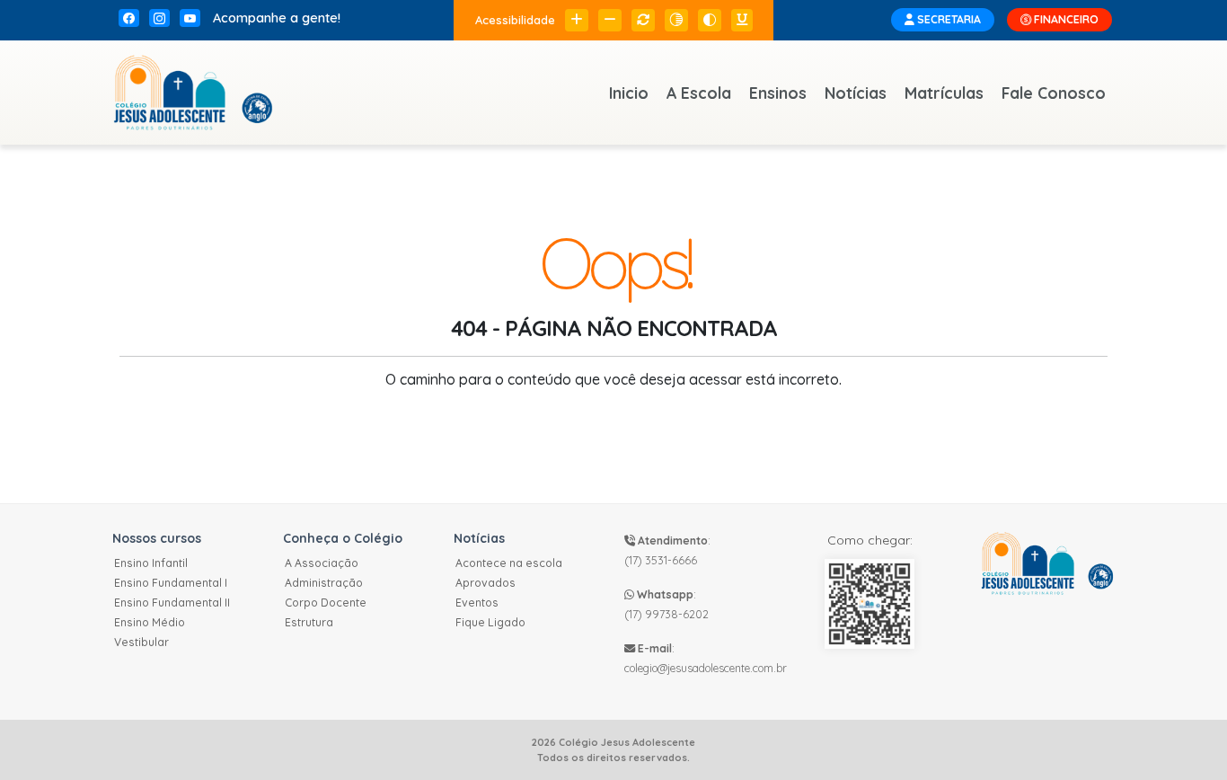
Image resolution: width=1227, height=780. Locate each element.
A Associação (321, 563)
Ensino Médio (149, 622)
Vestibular (141, 642)
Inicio (629, 92)
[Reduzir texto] (610, 20)
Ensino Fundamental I (170, 582)
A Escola (698, 92)
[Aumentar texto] (576, 20)
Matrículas (944, 92)
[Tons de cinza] (676, 20)
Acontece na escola (508, 563)
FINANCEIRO (1065, 19)
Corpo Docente (325, 602)
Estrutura (309, 622)
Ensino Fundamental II (172, 602)
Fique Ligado (490, 622)
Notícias (856, 92)
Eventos (477, 602)
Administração (324, 582)
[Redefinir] (643, 20)
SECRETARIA (947, 19)
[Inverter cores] (709, 20)
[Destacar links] (742, 20)
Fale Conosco (1054, 92)
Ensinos (778, 92)
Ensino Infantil (151, 563)
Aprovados (485, 582)
